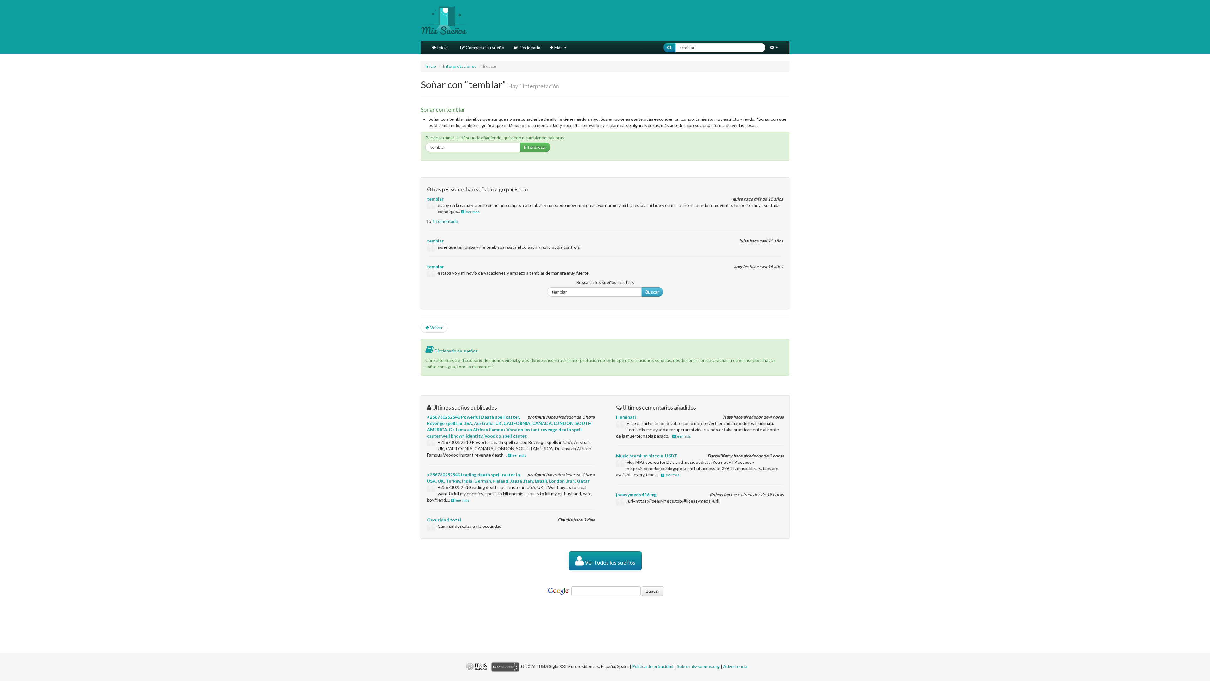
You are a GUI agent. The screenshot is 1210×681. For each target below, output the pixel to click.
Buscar (652, 291)
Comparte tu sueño (484, 47)
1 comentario (445, 221)
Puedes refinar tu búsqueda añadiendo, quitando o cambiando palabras (494, 137)
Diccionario (529, 47)
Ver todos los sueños (609, 562)
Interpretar (535, 147)
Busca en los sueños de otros (605, 282)
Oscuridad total (444, 519)
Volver (436, 327)
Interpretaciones (459, 66)
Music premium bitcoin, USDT (646, 455)
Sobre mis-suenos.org (698, 666)
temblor (435, 266)
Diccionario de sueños (456, 350)
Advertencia (735, 666)
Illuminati (626, 417)
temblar (435, 198)
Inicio (442, 47)
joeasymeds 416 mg (636, 494)
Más (558, 47)
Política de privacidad (652, 666)
